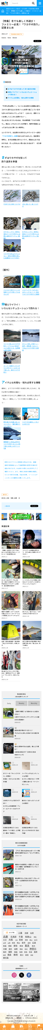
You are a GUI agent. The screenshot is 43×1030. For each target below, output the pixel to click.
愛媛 (10, 946)
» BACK (7, 506)
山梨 (9, 943)
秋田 (20, 952)
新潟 (21, 946)
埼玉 (35, 937)
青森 (9, 955)
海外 (10, 949)
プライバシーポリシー (31, 1018)
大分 (5, 940)
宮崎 (26, 940)
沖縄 (5, 949)
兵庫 (5, 936)
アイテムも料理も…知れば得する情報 (21, 98)
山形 (4, 943)
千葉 (21, 936)
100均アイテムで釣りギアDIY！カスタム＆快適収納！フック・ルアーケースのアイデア (11, 805)
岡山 (18, 943)
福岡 (10, 952)
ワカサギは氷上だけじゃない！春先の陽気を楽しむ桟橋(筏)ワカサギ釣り (12, 256)
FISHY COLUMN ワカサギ (12, 204)
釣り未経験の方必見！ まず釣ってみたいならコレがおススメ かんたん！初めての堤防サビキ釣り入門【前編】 (27, 908)
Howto (4, 38)
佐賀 (32, 933)
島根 (29, 943)
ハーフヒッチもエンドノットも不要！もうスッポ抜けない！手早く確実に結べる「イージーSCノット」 (30, 778)
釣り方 (5, 494)
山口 (35, 940)
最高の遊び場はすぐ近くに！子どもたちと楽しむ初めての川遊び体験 (27, 733)
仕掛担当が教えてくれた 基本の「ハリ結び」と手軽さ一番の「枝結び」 (11, 830)
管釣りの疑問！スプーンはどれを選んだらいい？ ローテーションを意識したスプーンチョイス (11, 613)
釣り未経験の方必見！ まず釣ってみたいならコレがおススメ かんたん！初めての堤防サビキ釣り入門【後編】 (27, 894)
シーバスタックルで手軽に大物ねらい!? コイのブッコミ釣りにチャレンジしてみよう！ (32, 582)
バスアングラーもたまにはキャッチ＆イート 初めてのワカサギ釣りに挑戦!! (30, 292)
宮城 (21, 940)
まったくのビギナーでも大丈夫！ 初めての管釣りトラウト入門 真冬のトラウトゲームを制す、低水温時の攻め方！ (11, 583)
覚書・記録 (14, 498)
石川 (26, 949)
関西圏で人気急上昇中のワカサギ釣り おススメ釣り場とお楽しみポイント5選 (12, 445)
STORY (24, 9)
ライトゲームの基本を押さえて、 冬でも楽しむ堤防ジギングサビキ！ (32, 552)
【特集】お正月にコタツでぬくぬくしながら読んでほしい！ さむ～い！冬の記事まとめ (11, 552)
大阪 (11, 939)
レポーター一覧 (28, 1015)
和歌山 (28, 936)
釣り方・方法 (5, 498)
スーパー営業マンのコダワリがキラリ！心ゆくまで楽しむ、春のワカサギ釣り (12, 369)
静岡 (16, 955)
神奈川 (33, 948)
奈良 (16, 940)
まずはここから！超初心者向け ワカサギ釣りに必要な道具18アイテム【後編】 (30, 235)
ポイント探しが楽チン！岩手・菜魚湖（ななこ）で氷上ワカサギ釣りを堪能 (30, 347)
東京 (27, 945)
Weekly (21, 703)
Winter (15, 38)
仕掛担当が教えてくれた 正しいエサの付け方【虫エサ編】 (30, 830)
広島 (34, 943)
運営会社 (19, 1018)
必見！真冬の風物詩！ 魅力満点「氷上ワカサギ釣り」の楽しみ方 (11, 643)
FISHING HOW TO (16, 34)
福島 (15, 952)
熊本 (21, 949)
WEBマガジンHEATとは (13, 1015)
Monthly (34, 703)
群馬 (25, 952)
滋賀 (16, 949)
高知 (26, 955)
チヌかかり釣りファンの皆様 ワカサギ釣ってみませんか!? (12, 292)
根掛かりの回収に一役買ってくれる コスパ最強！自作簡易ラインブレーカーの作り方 (27, 866)
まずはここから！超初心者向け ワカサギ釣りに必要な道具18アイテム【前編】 (12, 235)
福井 (4, 952)
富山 (31, 940)
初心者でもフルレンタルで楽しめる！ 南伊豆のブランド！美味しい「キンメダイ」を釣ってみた (11, 674)
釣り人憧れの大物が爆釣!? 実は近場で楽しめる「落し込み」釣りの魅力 (32, 643)
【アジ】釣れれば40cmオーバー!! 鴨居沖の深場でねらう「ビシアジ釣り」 (27, 852)
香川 (21, 955)
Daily (9, 703)
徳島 (4, 946)
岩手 (23, 943)
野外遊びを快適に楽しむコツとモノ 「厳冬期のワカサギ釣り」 (12, 424)
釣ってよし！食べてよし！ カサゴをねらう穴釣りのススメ (32, 612)
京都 (26, 933)
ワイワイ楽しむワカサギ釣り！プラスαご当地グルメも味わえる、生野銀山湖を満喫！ (12, 347)
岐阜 (13, 943)
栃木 (33, 946)
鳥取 (31, 955)
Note (9, 38)
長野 (4, 955)
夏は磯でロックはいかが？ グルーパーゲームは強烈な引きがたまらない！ (27, 880)
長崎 (35, 952)
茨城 (30, 952)
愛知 (15, 946)
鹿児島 (6, 958)
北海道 (13, 936)
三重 (20, 933)
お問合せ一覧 (9, 1018)
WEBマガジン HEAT (13, 9)
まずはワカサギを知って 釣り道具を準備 (21, 89)
